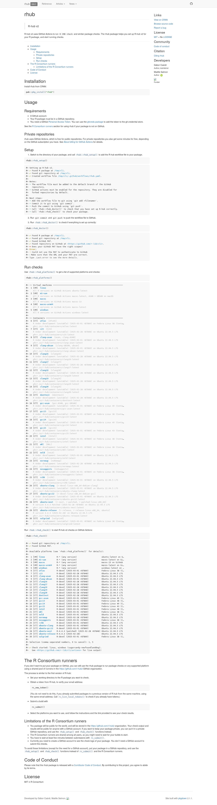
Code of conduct (161, 46)
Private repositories (45, 54)
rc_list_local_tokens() (72, 697)
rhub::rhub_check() (40, 530)
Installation (35, 46)
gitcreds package (95, 121)
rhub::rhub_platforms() (42, 272)
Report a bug (160, 27)
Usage (33, 48)
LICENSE (167, 36)
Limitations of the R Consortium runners (54, 66)
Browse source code (163, 23)
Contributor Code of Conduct (87, 765)
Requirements (42, 51)
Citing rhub (159, 55)
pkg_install (38, 92)
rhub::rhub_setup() (86, 155)
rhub (27, 4)
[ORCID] (161, 74)
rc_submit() (97, 738)
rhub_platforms (41, 278)
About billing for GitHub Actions (78, 141)
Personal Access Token (59, 121)
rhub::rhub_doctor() (46, 222)
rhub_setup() (67, 732)
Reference (47, 3)
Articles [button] (59, 3)
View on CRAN (161, 19)
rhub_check (39, 536)
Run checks (41, 60)
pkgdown (182, 798)
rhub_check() (87, 732)
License (33, 72)
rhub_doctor (39, 228)
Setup (39, 57)
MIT (156, 36)
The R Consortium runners (42, 63)
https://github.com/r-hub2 (71, 668)
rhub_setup (39, 160)
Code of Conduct (38, 69)
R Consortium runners (42, 126)
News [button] (72, 3)
